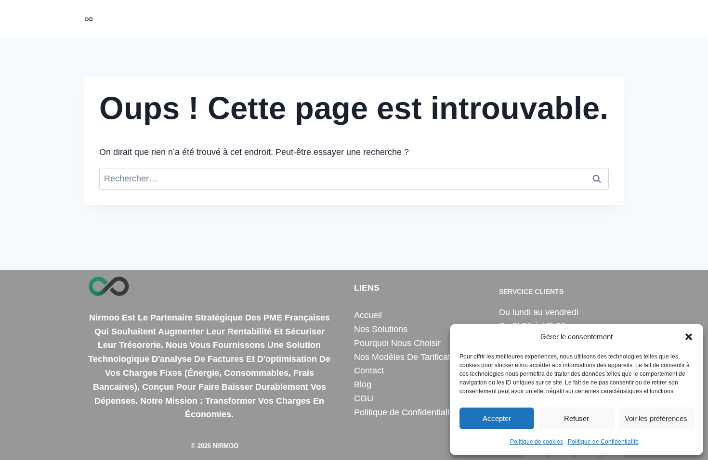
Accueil (259, 19)
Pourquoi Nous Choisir (390, 19)
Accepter (497, 418)
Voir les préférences (656, 418)
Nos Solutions (310, 19)
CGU (363, 398)
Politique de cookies (536, 441)
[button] (689, 337)
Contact (576, 19)
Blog (610, 19)
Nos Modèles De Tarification (408, 357)
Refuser (576, 418)
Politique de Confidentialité (603, 441)
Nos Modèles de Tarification (498, 19)
